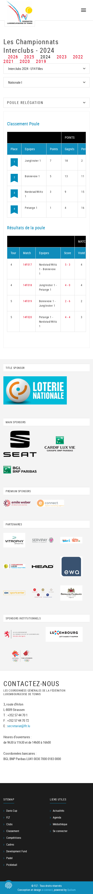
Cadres (10, 844)
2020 (25, 61)
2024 (45, 57)
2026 (13, 57)
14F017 (27, 264)
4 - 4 (67, 317)
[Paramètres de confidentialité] (8, 885)
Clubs (9, 824)
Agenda (57, 817)
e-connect (47, 890)
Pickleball (11, 864)
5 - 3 (67, 264)
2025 (29, 57)
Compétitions (13, 837)
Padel (9, 858)
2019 (41, 61)
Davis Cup (11, 810)
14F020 (27, 317)
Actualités (58, 810)
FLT (8, 817)
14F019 (27, 301)
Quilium (71, 890)
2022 (78, 57)
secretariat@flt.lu (18, 726)
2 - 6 (67, 301)
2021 (8, 61)
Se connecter (60, 831)
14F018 (27, 285)
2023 (62, 57)
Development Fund (16, 851)
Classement (12, 831)
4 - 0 (67, 285)
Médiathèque (60, 824)
